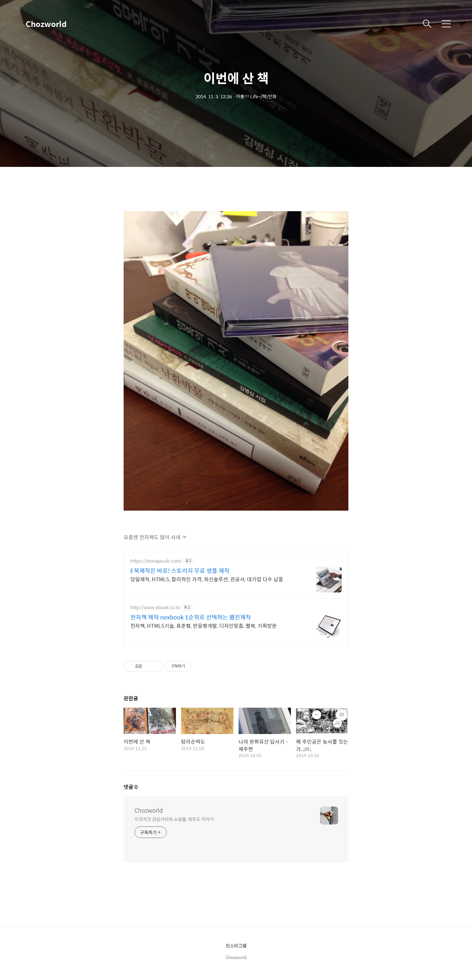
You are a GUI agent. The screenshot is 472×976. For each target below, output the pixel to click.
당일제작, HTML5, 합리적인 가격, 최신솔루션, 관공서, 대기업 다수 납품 (206, 579)
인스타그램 (236, 945)
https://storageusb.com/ (156, 561)
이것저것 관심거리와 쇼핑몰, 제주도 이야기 (174, 819)
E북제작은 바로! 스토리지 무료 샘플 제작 (180, 570)
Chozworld (46, 24)
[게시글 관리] (156, 666)
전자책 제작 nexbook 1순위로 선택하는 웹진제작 (190, 617)
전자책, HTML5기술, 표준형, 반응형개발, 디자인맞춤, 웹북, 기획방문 (203, 625)
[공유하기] (148, 666)
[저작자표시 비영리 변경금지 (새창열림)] (199, 666)
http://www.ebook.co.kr (155, 607)
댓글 (131, 787)
